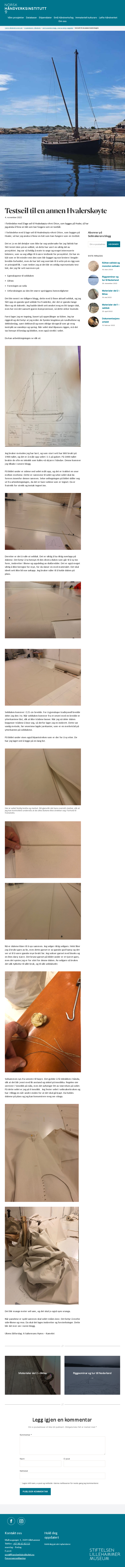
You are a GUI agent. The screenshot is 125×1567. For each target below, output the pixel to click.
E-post (67, 1459)
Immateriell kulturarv (86, 17)
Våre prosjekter (16, 17)
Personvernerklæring (15, 1558)
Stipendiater (45, 17)
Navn (22, 1459)
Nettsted (24, 1471)
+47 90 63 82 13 (21, 1543)
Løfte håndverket (108, 17)
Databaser (31, 17)
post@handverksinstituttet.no (19, 1554)
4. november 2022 (13, 217)
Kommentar (26, 1435)
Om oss (62, 21)
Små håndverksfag (63, 17)
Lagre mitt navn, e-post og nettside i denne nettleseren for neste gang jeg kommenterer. (60, 1483)
